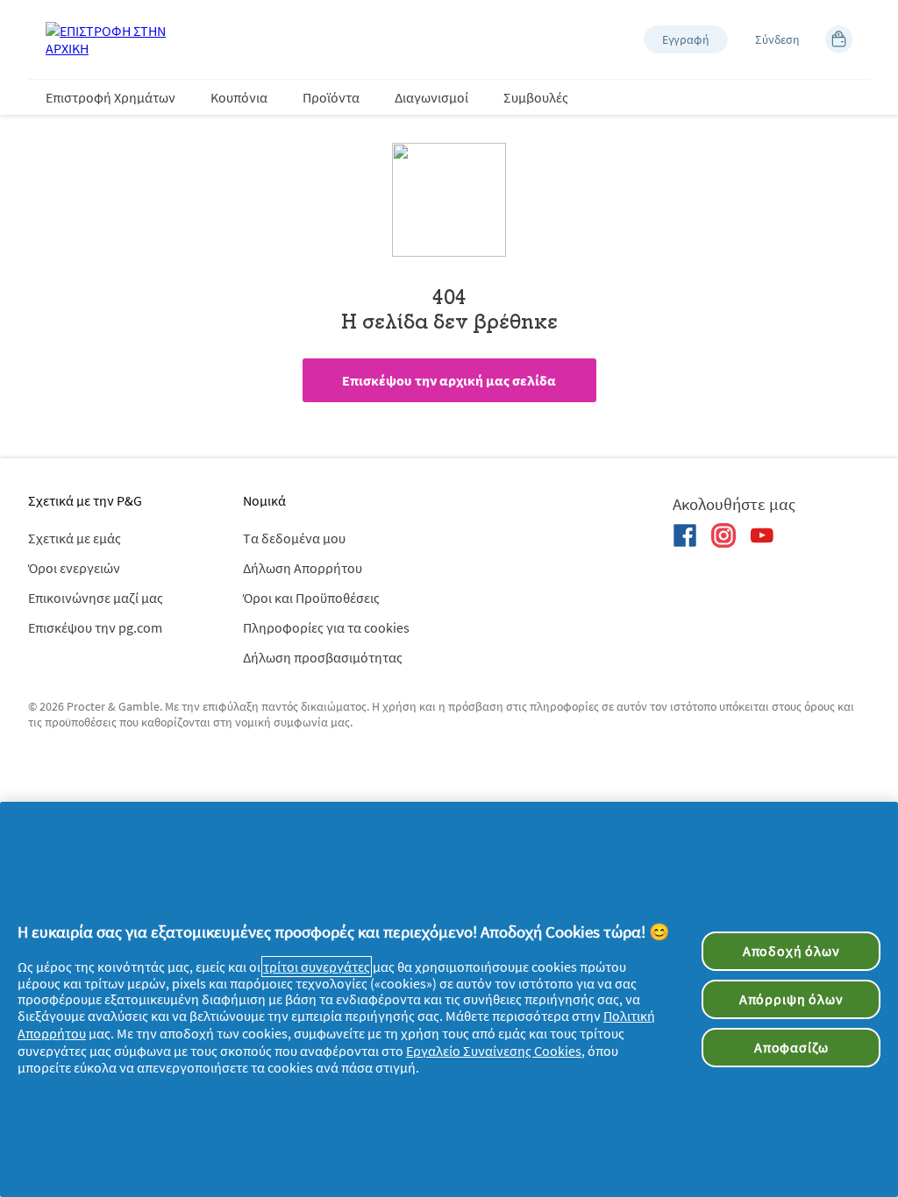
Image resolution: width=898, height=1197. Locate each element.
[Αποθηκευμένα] (838, 39)
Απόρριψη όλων (791, 999)
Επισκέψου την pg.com (95, 627)
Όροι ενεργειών (74, 568)
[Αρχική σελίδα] (116, 39)
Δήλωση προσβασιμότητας (323, 657)
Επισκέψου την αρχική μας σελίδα (449, 380)
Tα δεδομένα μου (294, 538)
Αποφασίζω (791, 1047)
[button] (686, 39)
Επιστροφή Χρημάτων (110, 97)
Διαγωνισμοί (431, 97)
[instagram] (723, 535)
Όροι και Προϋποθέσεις (311, 597)
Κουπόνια (238, 97)
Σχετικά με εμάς (74, 538)
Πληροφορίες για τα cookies (326, 627)
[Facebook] (685, 535)
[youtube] (762, 535)
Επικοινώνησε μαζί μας (95, 597)
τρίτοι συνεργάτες (316, 966)
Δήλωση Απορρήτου (302, 568)
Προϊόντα (331, 97)
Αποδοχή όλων (791, 951)
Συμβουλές (535, 97)
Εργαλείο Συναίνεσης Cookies (493, 1050)
